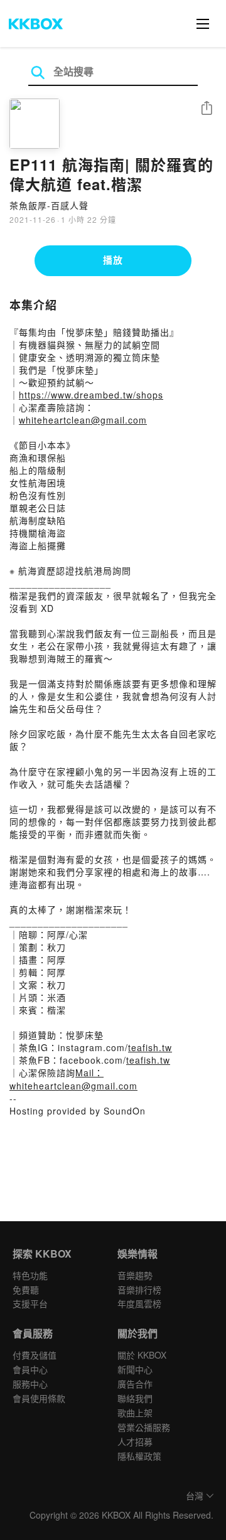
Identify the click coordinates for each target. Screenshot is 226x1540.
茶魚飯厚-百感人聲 (49, 205)
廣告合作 (135, 1383)
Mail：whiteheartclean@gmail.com (73, 1078)
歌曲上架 (135, 1412)
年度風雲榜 (139, 1303)
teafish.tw (150, 1047)
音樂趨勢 (135, 1275)
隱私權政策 (139, 1456)
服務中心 (30, 1383)
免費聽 (26, 1289)
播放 (113, 260)
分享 (206, 109)
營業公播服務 (143, 1427)
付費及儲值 (34, 1355)
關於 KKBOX (141, 1355)
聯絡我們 (135, 1398)
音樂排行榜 (139, 1289)
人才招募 (135, 1441)
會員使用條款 (39, 1398)
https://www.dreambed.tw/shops (91, 394)
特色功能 (30, 1275)
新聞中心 (135, 1369)
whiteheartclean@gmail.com (83, 420)
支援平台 (30, 1303)
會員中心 (30, 1369)
